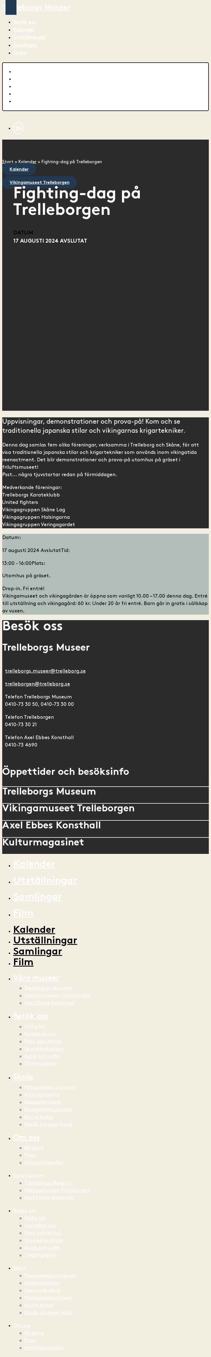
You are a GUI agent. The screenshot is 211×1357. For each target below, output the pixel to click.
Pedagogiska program (50, 1087)
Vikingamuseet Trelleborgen (57, 995)
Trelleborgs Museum (48, 988)
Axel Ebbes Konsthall (49, 1003)
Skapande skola (42, 1102)
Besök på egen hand (48, 1124)
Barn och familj (42, 1041)
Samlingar (25, 45)
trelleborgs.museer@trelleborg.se (45, 671)
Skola (19, 53)
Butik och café (41, 1056)
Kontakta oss (40, 1034)
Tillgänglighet (40, 1063)
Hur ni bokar (39, 1117)
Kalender (23, 30)
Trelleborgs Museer (36, 8)
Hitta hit (34, 1026)
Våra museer (36, 978)
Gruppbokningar (44, 1049)
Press (30, 1155)
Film (23, 914)
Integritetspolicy (44, 1162)
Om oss (26, 1138)
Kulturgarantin (42, 1094)
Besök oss (24, 22)
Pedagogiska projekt (48, 1109)
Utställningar (29, 37)
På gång (33, 1147)
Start (7, 162)
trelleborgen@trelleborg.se (37, 684)
